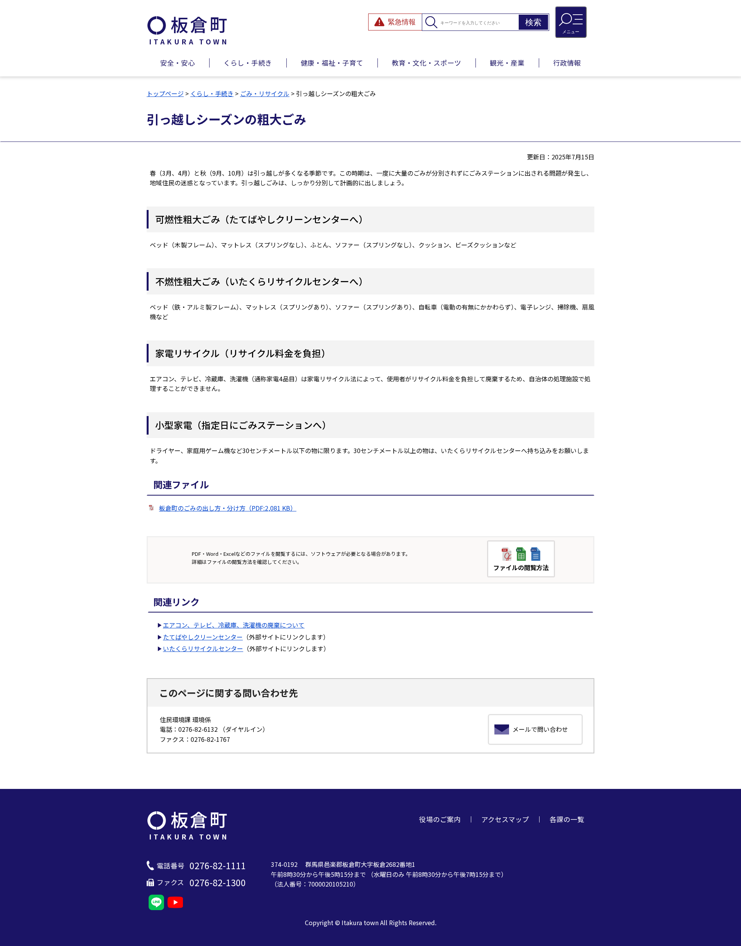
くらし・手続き (247, 63)
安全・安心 (177, 63)
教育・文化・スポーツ (426, 63)
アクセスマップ (505, 819)
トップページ (165, 93)
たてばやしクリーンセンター (203, 636)
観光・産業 (507, 63)
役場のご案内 (440, 819)
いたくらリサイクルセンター (203, 648)
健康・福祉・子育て (332, 63)
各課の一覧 (567, 819)
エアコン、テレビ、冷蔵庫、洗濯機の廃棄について (234, 625)
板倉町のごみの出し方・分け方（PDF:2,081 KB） (227, 508)
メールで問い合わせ (540, 729)
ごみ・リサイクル (264, 93)
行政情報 (567, 63)
